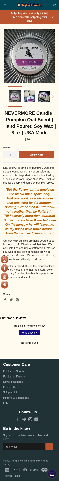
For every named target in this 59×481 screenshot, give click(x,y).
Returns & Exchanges (16, 398)
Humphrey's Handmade (23, 460)
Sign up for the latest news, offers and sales (25, 437)
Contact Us (9, 387)
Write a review (29, 332)
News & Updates (13, 382)
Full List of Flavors (14, 376)
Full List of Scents (13, 371)
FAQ (5, 403)
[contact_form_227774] (52, 474)
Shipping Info (10, 392)
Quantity (8, 147)
